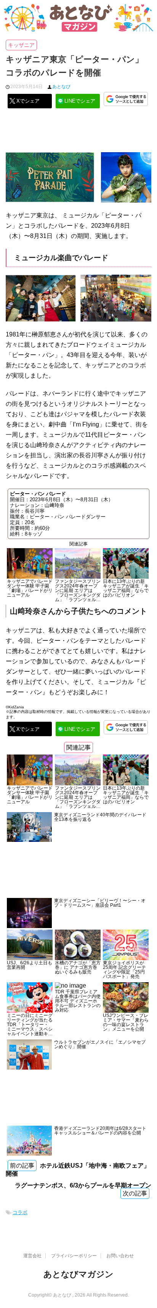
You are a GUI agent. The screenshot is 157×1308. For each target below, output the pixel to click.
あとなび (61, 86)
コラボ (20, 1212)
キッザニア (21, 45)
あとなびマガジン (78, 1274)
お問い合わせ (120, 1255)
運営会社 (32, 1255)
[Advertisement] (78, 133)
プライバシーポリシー (74, 1255)
